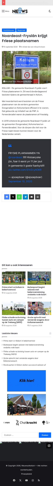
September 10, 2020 (20, 181)
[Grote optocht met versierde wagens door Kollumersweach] (39, 308)
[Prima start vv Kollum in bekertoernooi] (13, 278)
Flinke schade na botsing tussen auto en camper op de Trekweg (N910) (13, 320)
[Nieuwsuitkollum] (20, 11)
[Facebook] (6, 196)
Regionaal (21, 30)
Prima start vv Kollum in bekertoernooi (13, 288)
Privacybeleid (26, 474)
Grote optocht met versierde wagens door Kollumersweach (38, 320)
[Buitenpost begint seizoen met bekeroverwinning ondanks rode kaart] (39, 278)
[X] (13, 196)
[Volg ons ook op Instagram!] (49, 445)
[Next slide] (49, 423)
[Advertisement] (27, 22)
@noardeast (15, 157)
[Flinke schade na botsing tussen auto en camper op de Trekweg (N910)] (13, 308)
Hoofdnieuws (8, 30)
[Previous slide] (4, 423)
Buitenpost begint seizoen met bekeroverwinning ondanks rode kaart (37, 291)
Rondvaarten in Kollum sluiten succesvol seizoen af (24, 365)
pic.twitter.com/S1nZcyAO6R (24, 169)
